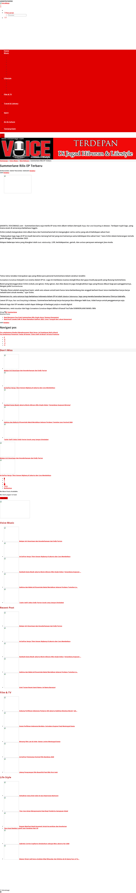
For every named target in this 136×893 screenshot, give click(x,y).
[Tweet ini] (4, 339)
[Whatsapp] (4, 345)
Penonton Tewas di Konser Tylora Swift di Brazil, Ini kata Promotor (29, 334)
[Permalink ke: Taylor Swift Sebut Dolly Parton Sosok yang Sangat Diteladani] (11, 438)
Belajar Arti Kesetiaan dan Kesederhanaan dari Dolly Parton (25, 370)
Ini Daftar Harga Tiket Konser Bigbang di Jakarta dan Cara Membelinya (29, 388)
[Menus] (0, 5)
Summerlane (12, 312)
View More (4, 498)
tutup (2, 134)
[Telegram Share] (4, 343)
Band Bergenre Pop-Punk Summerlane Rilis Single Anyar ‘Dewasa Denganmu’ (31, 317)
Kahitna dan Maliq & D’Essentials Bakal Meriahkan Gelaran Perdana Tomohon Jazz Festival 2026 (38, 422)
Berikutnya (8, 488)
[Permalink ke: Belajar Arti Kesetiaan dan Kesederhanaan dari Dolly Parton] (11, 369)
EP (6, 312)
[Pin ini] (4, 341)
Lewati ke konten (6, 1)
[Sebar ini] (4, 338)
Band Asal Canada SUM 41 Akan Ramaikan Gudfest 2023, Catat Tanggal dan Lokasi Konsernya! (38, 319)
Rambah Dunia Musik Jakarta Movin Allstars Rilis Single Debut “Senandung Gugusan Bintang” (37, 405)
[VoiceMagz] (4, 3)
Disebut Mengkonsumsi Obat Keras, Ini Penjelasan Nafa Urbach (29, 332)
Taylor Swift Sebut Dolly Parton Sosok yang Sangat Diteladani (26, 439)
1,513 (6, 486)
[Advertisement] (68, 34)
